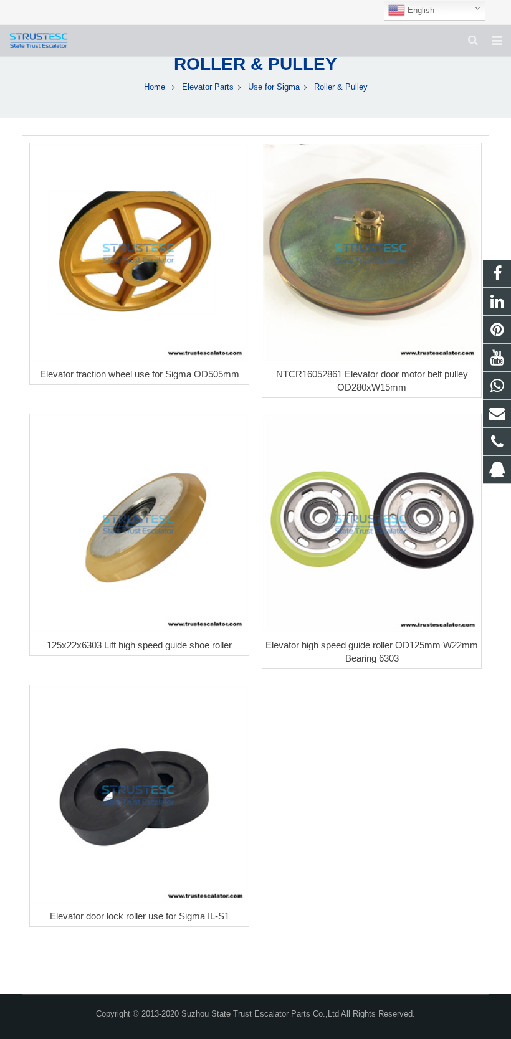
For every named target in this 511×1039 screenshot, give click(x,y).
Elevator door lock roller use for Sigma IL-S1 (139, 916)
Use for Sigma (274, 87)
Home (154, 87)
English (419, 10)
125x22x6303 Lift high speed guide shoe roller (139, 645)
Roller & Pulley (255, 64)
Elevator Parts (208, 87)
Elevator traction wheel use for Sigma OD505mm (139, 374)
